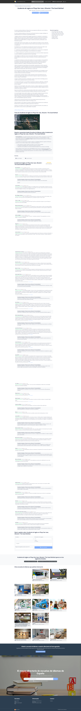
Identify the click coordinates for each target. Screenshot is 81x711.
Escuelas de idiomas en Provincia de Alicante (25, 4)
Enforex (34, 623)
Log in (65, 1)
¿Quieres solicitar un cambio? (19, 109)
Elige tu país (17, 709)
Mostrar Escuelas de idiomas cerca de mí (41, 681)
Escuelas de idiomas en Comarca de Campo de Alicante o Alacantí (45, 4)
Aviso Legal (34, 701)
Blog (15, 703)
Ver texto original (30, 281)
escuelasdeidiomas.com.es (21, 1)
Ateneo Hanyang (53, 639)
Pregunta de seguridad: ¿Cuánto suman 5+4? (22, 546)
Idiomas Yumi (17, 609)
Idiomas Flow (35, 609)
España (15, 4)
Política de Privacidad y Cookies (36, 702)
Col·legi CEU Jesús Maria (37, 594)
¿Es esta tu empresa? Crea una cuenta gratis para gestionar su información (26, 110)
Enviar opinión (44, 547)
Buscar (56, 678)
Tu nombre (17, 537)
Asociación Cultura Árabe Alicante (20, 639)
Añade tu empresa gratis (57, 1)
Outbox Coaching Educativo (37, 579)
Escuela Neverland (53, 579)
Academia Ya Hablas (36, 639)
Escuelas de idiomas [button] (48, 1)
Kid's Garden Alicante (18, 594)
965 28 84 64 (35, 12)
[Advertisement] (54, 21)
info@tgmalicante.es (44, 12)
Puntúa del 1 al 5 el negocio (39, 537)
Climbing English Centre (54, 609)
